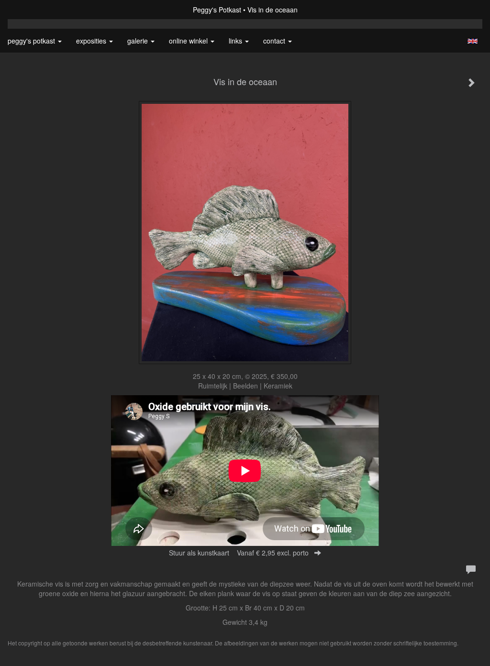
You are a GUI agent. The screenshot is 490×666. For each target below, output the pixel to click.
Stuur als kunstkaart (239, 552)
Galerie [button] (138, 40)
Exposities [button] (92, 40)
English (472, 41)
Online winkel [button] (189, 40)
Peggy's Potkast (217, 9)
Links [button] (236, 40)
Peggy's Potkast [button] (32, 40)
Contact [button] (275, 40)
